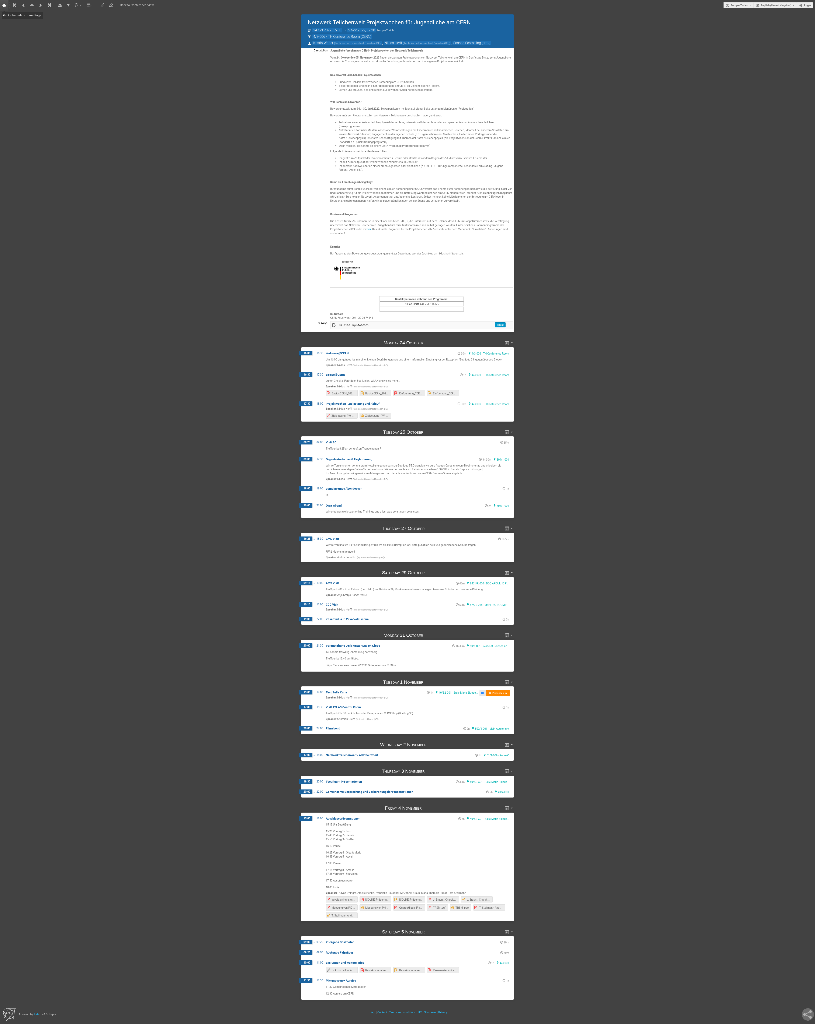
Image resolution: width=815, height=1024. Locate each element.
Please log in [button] (499, 693)
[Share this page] (808, 1014)
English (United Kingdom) (776, 5)
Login (807, 5)
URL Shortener (427, 1012)
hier (369, 229)
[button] (483, 693)
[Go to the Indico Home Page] (4, 5)
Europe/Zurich (739, 5)
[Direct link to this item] (429, 343)
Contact (382, 1012)
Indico (37, 1014)
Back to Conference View (137, 5)
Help (372, 1012)
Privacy (443, 1012)
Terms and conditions (402, 1012)
